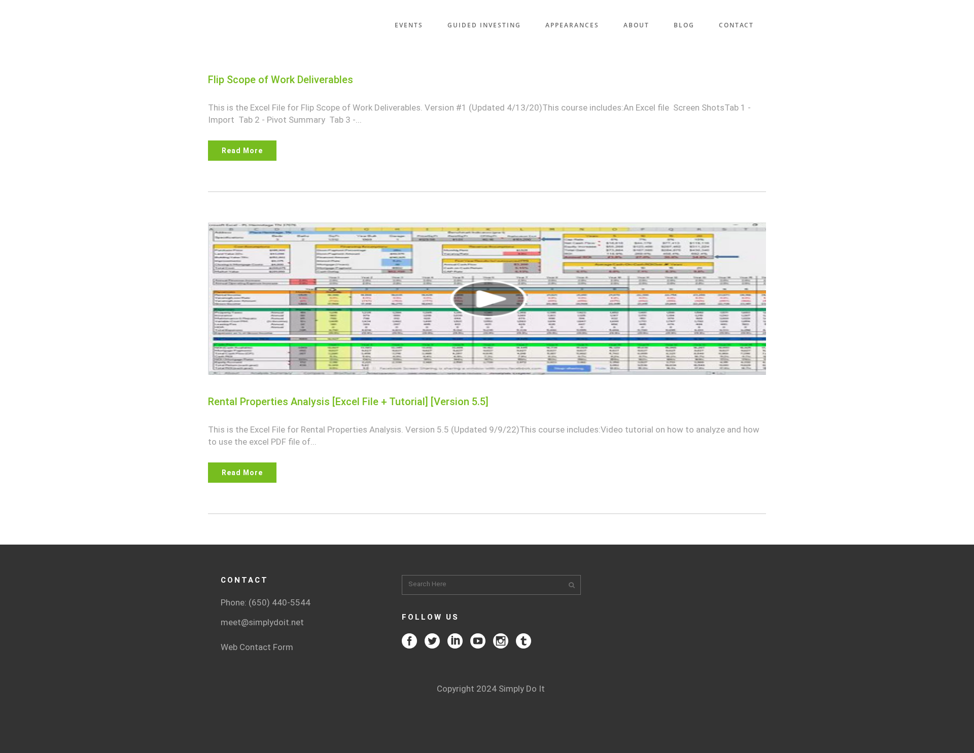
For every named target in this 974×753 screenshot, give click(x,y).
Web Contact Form (257, 647)
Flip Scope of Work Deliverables (280, 80)
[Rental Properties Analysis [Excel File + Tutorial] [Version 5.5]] (487, 299)
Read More (242, 151)
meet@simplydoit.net (262, 622)
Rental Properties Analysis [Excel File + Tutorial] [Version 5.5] (348, 402)
